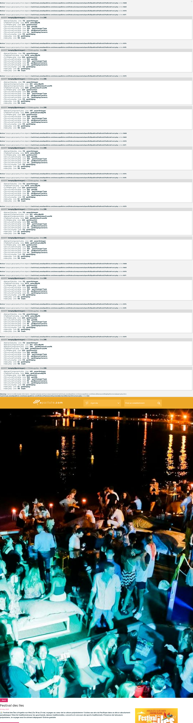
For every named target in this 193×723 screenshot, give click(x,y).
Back (4, 700)
